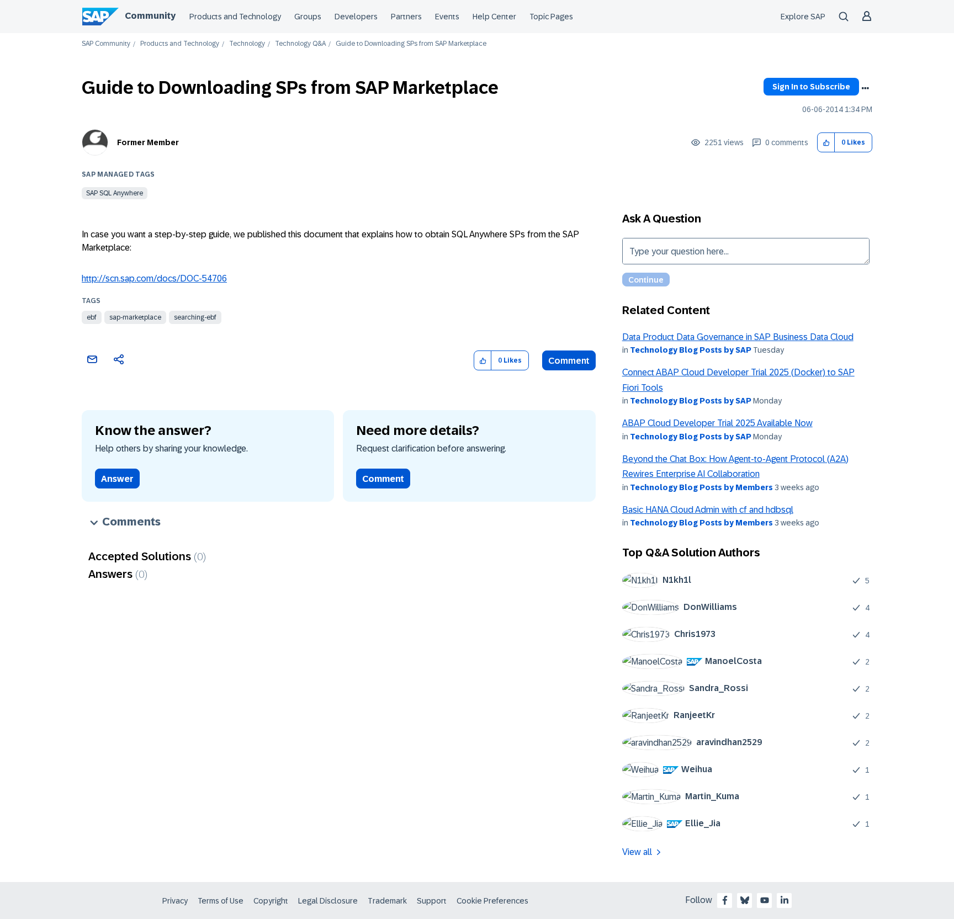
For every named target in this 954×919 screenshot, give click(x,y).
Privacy (175, 900)
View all (637, 852)
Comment (569, 360)
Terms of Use (220, 900)
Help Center (494, 16)
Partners (406, 16)
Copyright (270, 900)
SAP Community (106, 43)
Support (432, 900)
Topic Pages (551, 16)
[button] (826, 142)
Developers (356, 16)
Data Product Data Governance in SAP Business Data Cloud (738, 337)
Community (150, 15)
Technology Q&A (300, 43)
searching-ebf (195, 317)
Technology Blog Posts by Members (701, 487)
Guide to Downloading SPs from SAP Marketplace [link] (411, 43)
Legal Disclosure (328, 900)
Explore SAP (803, 16)
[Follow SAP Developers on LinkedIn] (784, 900)
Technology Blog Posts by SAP (690, 350)
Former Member (148, 142)
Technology (247, 43)
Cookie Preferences (492, 900)
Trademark (387, 900)
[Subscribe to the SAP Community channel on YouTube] (764, 900)
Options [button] (865, 88)
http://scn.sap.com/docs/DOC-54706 (154, 278)
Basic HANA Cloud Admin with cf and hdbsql (707, 509)
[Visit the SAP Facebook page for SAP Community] (724, 900)
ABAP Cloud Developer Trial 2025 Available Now (717, 423)
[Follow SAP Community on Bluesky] (744, 900)
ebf (92, 317)
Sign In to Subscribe (811, 86)
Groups (307, 16)
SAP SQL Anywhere (114, 193)
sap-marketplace (135, 317)
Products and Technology (235, 16)
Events (447, 16)
